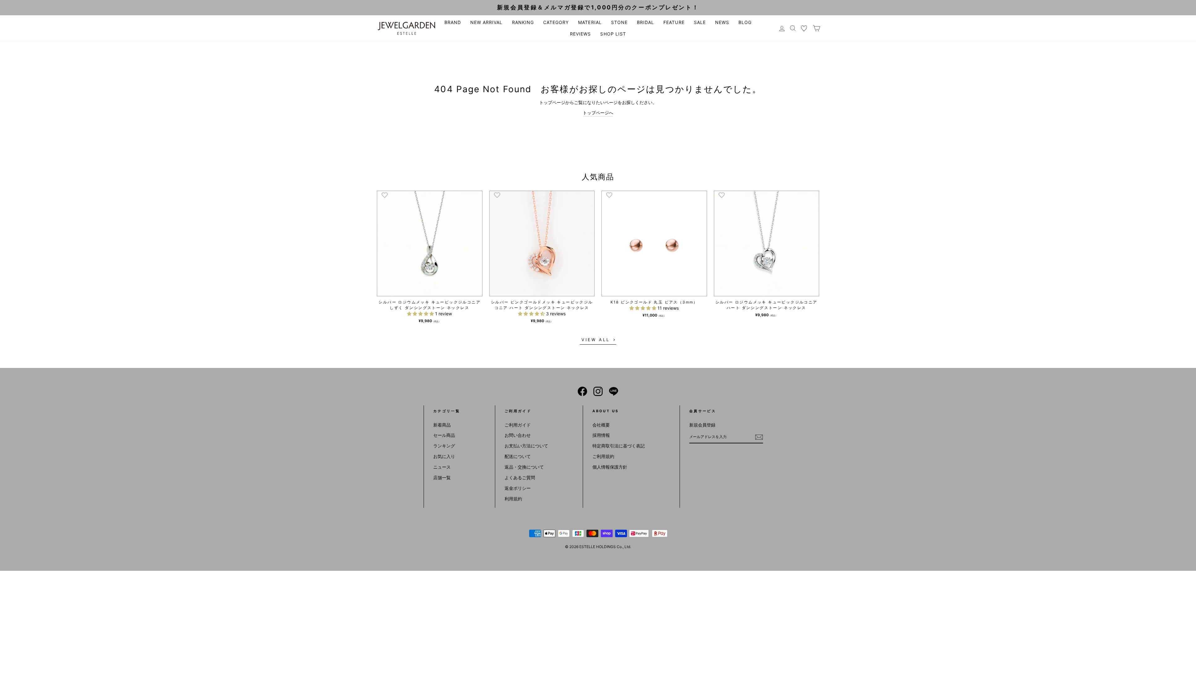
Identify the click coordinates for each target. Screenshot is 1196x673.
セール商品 (444, 435)
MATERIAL (589, 22)
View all (595, 339)
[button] (421, 313)
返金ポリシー (518, 488)
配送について (518, 456)
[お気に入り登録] (384, 195)
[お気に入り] (804, 28)
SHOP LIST (613, 33)
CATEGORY (556, 22)
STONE (619, 22)
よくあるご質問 (520, 477)
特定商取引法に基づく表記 (618, 445)
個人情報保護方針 (609, 467)
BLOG (745, 22)
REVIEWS (580, 33)
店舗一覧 (442, 477)
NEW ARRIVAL (486, 22)
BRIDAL (645, 22)
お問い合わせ (518, 435)
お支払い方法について (526, 445)
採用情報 (601, 435)
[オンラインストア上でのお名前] (582, 391)
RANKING (523, 22)
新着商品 (442, 424)
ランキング (444, 445)
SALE (700, 22)
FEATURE (673, 22)
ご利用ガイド (518, 424)
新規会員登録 (702, 424)
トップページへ (598, 112)
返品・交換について (524, 467)
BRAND (452, 22)
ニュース (442, 467)
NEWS (722, 22)
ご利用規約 (603, 456)
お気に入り (444, 456)
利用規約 (513, 498)
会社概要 (601, 424)
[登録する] (759, 437)
